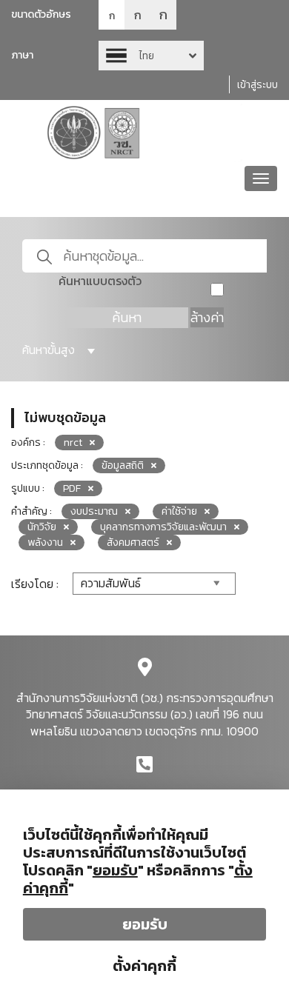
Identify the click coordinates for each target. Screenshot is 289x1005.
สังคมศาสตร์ (133, 542)
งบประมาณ (94, 511)
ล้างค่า (207, 317)
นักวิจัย (41, 527)
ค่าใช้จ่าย (179, 511)
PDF (72, 488)
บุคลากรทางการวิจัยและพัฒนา (163, 527)
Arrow (151, 55)
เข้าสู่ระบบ (257, 85)
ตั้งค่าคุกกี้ (144, 966)
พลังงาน (45, 542)
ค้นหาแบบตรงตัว (100, 281)
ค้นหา (127, 317)
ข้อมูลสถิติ (123, 465)
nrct (73, 442)
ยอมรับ (144, 924)
